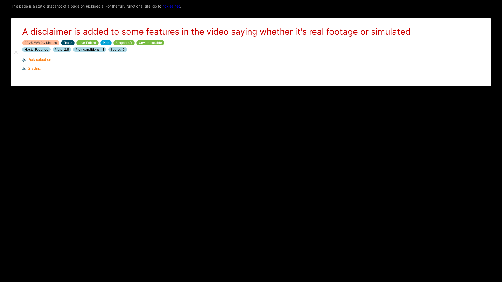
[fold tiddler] (16, 52)
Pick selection (39, 59)
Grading (34, 68)
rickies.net (171, 6)
